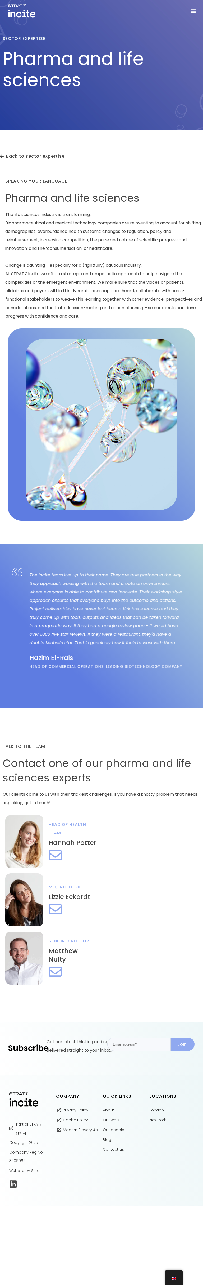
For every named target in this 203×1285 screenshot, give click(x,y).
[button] (193, 11)
